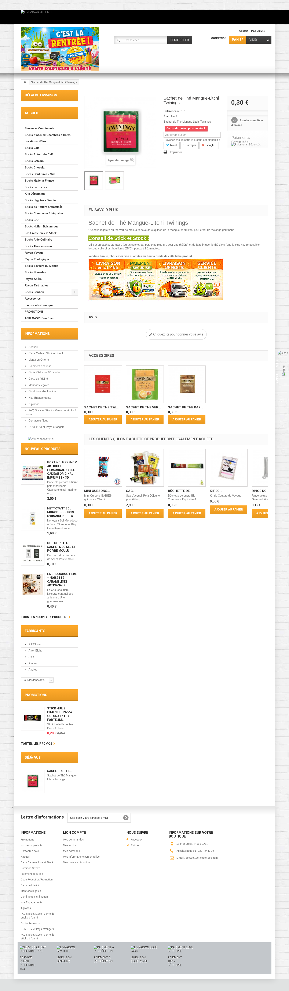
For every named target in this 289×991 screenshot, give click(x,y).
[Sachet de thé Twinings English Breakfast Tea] (103, 384)
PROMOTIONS (34, 311)
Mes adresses (71, 851)
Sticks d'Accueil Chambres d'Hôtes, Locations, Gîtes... (48, 138)
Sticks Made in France (39, 180)
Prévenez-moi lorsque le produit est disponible (192, 139)
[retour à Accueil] (25, 82)
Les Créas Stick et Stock (40, 233)
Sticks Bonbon (34, 292)
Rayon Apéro (33, 279)
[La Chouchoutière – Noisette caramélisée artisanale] (32, 584)
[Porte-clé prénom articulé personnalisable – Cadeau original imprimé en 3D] (32, 473)
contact (243, 31)
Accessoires (33, 298)
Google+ (210, 145)
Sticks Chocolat (35, 167)
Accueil (33, 347)
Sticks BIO (32, 220)
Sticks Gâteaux (34, 161)
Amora (32, 663)
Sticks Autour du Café (39, 154)
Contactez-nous (30, 851)
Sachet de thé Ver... (143, 407)
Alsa (31, 656)
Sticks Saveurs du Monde (41, 265)
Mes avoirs (69, 845)
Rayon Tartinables (36, 285)
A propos (33, 404)
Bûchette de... (180, 491)
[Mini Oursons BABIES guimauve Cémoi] (103, 468)
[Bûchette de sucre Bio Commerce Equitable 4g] (187, 468)
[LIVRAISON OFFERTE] (144, 17)
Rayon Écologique (37, 259)
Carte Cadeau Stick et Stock (46, 353)
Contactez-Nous (38, 420)
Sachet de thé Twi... (101, 407)
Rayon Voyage (34, 252)
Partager (190, 145)
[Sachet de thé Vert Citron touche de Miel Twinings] (145, 384)
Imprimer (176, 152)
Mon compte (74, 833)
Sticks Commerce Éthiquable (44, 213)
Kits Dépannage (35, 193)
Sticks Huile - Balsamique (41, 226)
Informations (37, 334)
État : (167, 116)
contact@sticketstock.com (202, 857)
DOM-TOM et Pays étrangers (46, 426)
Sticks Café (32, 147)
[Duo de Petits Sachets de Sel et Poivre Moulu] (32, 553)
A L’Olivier (34, 644)
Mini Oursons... (97, 491)
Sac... (130, 491)
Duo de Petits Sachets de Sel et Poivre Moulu (61, 546)
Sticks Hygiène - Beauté (40, 200)
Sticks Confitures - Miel (40, 174)
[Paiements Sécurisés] (247, 144)
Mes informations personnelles (81, 856)
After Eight (35, 650)
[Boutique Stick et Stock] (60, 49)
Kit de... (216, 491)
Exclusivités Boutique (39, 305)
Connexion (219, 38)
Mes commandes (73, 839)
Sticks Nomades (35, 272)
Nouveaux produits (43, 449)
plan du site (258, 31)
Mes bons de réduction (76, 862)
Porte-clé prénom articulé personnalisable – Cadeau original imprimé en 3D (62, 470)
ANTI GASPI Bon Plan (39, 318)
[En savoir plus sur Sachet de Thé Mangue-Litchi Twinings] (32, 781)
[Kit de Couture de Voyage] (229, 468)
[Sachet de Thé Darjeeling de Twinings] (187, 384)
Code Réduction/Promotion (44, 372)
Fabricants (35, 631)
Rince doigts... (264, 491)
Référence (170, 111)
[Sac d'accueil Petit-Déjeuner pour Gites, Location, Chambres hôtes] (145, 468)
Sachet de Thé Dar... (185, 407)
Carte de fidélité (38, 378)
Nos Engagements (39, 397)
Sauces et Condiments (39, 128)
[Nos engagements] (41, 438)
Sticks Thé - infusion (38, 246)
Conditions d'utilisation (42, 391)
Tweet (173, 145)
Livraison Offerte (38, 359)
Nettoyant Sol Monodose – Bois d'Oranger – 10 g (60, 512)
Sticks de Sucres (36, 187)
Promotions (36, 695)
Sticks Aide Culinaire (38, 239)
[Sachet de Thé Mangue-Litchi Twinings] (93, 180)
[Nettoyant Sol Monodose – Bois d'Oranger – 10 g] (32, 519)
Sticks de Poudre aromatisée (43, 206)
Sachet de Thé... (60, 771)
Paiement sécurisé (39, 366)
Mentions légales (38, 385)
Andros (32, 669)
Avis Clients (277, 372)
